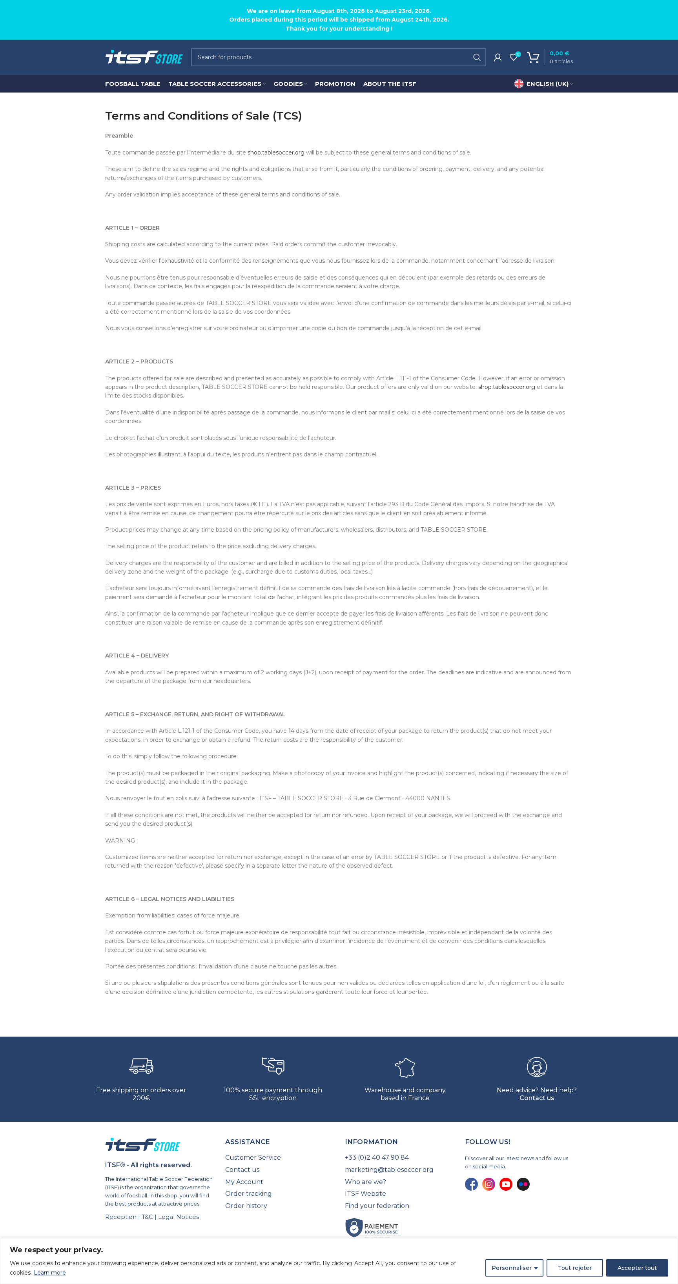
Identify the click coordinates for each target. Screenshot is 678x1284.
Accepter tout (637, 1267)
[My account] (498, 57)
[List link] (279, 1158)
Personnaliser (512, 1267)
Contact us (536, 1098)
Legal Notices (178, 1216)
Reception (121, 1216)
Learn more (50, 1272)
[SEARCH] (477, 57)
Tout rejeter (575, 1267)
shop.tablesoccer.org (276, 152)
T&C (147, 1216)
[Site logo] (144, 56)
